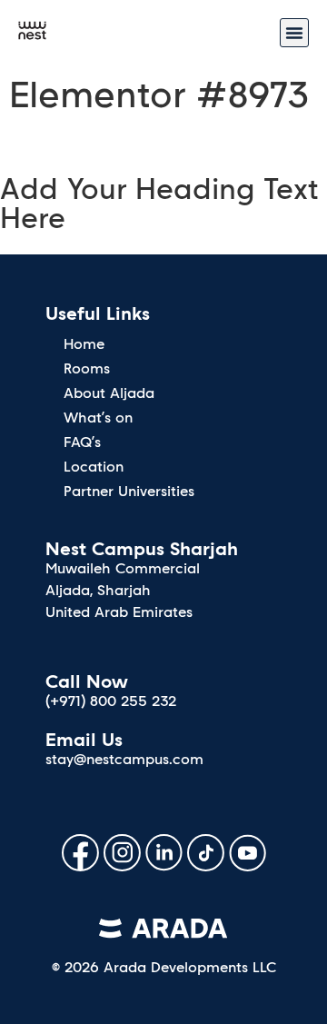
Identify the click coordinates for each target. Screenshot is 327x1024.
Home (84, 344)
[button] (294, 32)
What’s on (98, 417)
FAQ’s (82, 442)
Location (94, 466)
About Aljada (109, 393)
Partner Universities (129, 491)
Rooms (87, 368)
